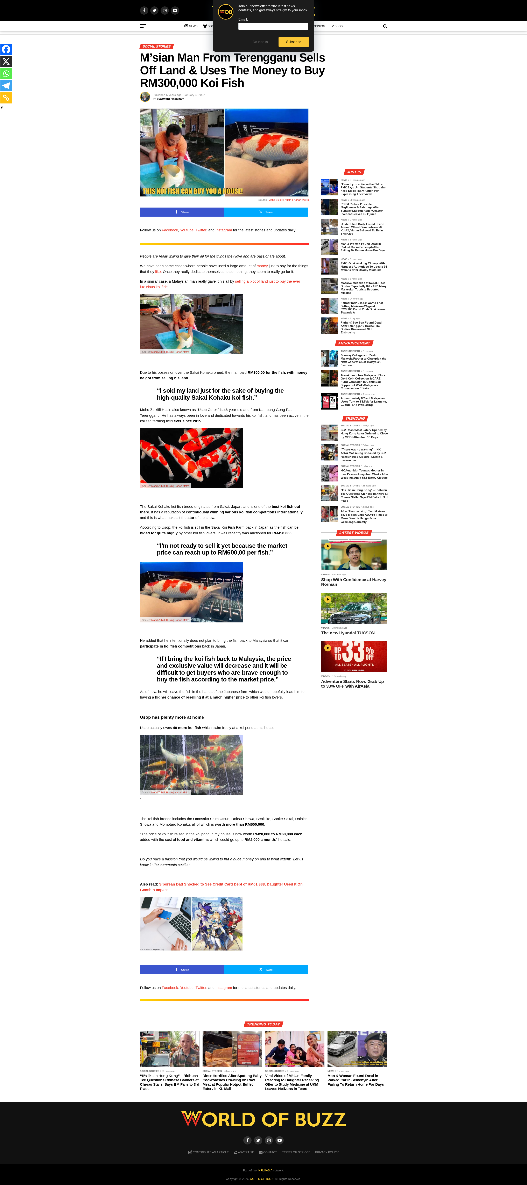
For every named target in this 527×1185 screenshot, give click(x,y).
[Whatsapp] (6, 73)
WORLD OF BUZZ (262, 1178)
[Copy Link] (6, 97)
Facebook (170, 230)
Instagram (224, 230)
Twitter (201, 230)
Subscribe (293, 42)
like (158, 272)
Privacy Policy (327, 1152)
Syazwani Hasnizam (170, 98)
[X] (6, 61)
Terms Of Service (296, 1152)
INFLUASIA (265, 1170)
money (262, 266)
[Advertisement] (354, 136)
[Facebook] (6, 49)
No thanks (260, 42)
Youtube (187, 230)
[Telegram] (6, 85)
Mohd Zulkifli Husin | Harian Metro (288, 199)
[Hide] (1, 107)
